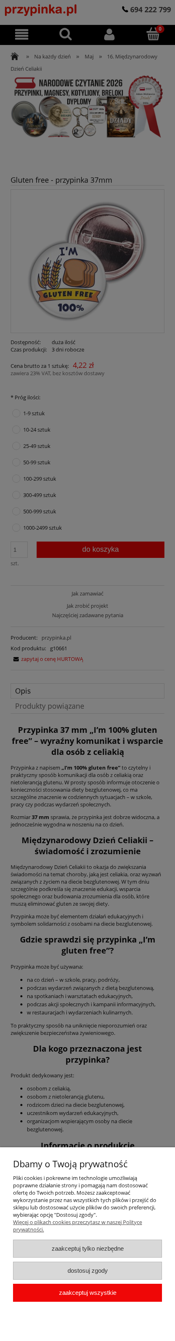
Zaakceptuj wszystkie (87, 1292)
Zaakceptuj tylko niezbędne (88, 1248)
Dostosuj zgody (88, 1270)
